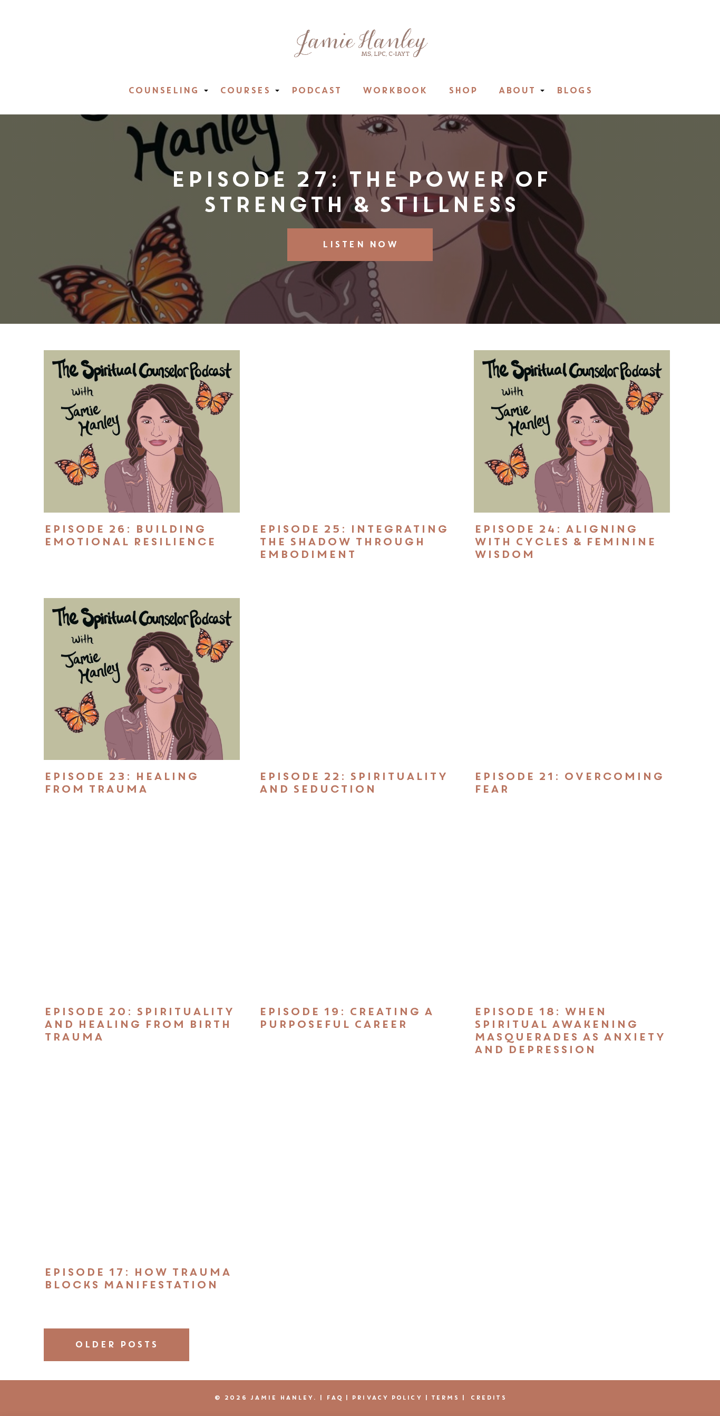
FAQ (334, 1397)
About (516, 91)
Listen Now (360, 244)
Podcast (316, 91)
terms (445, 1397)
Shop (462, 91)
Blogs (574, 91)
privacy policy (387, 1397)
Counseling (163, 91)
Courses (245, 91)
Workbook (394, 91)
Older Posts (116, 1344)
